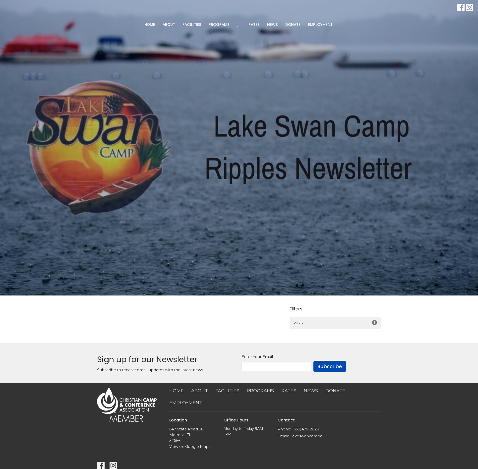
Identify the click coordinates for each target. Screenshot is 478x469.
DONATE (292, 24)
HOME (149, 24)
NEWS (272, 24)
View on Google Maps (189, 446)
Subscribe (329, 366)
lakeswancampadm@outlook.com (309, 436)
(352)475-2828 (305, 429)
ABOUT (169, 24)
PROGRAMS (219, 24)
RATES (254, 24)
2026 (334, 322)
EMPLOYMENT (320, 24)
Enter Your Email (257, 356)
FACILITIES (191, 24)
